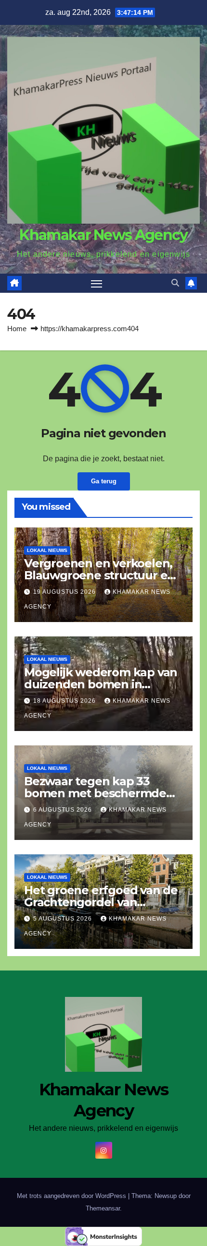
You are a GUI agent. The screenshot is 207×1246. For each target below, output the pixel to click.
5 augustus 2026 (63, 918)
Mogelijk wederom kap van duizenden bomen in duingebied (100, 684)
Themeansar (103, 1208)
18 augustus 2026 (65, 700)
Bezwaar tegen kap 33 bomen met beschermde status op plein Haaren (95, 793)
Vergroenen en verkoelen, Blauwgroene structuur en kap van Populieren (99, 575)
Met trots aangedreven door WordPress (72, 1195)
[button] (175, 283)
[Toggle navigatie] (96, 283)
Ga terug (103, 481)
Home (16, 328)
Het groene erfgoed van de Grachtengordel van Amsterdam (101, 902)
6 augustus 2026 (63, 809)
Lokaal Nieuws (47, 550)
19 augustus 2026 (65, 591)
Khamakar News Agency (103, 235)
